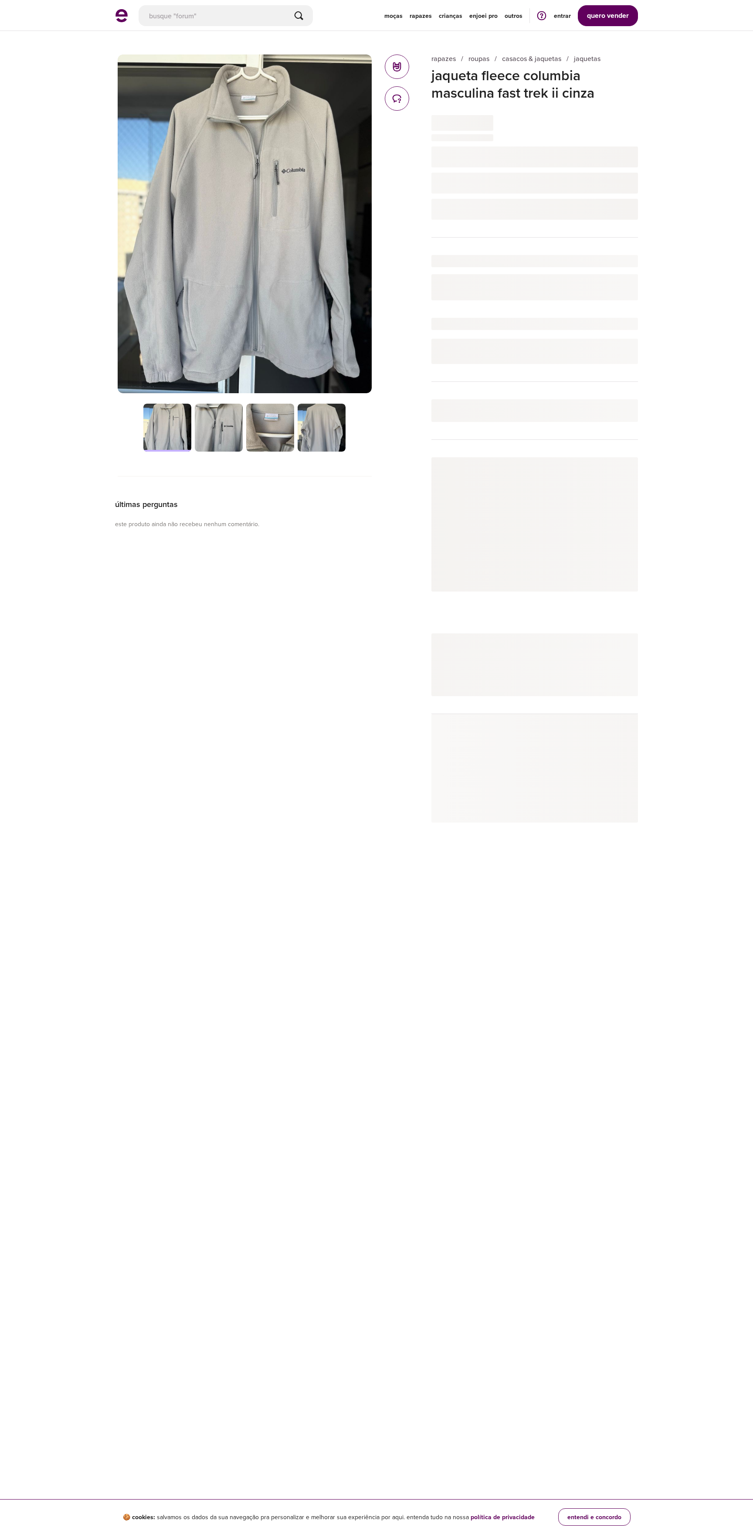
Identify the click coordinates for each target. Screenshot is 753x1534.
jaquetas (587, 58)
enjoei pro (483, 15)
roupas (478, 58)
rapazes (443, 58)
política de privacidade (503, 1517)
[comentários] (397, 98)
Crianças (450, 15)
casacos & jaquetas (531, 58)
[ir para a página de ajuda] (541, 15)
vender (608, 15)
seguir (619, 473)
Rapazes (421, 15)
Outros (513, 15)
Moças (393, 15)
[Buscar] (299, 15)
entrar (562, 15)
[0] (397, 66)
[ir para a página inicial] (121, 19)
